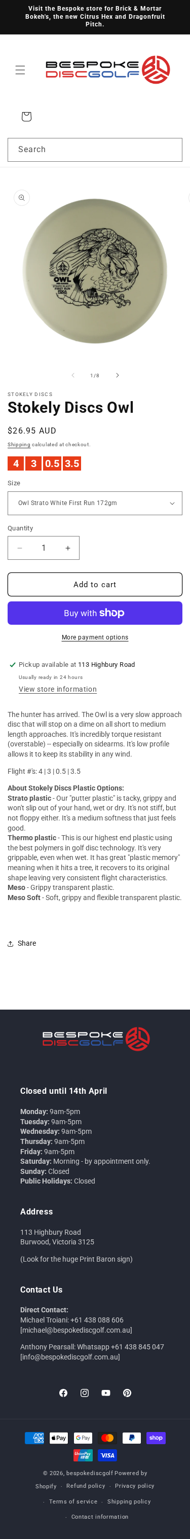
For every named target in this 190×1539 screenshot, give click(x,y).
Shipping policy (129, 1501)
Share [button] (27, 943)
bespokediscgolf (89, 1473)
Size (14, 483)
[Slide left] (73, 375)
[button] (20, 70)
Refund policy (85, 1486)
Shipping (19, 444)
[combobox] (95, 149)
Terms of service (73, 1501)
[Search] (171, 149)
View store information (58, 689)
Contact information (100, 1517)
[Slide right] (117, 375)
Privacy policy (135, 1486)
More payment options (95, 637)
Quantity (20, 528)
